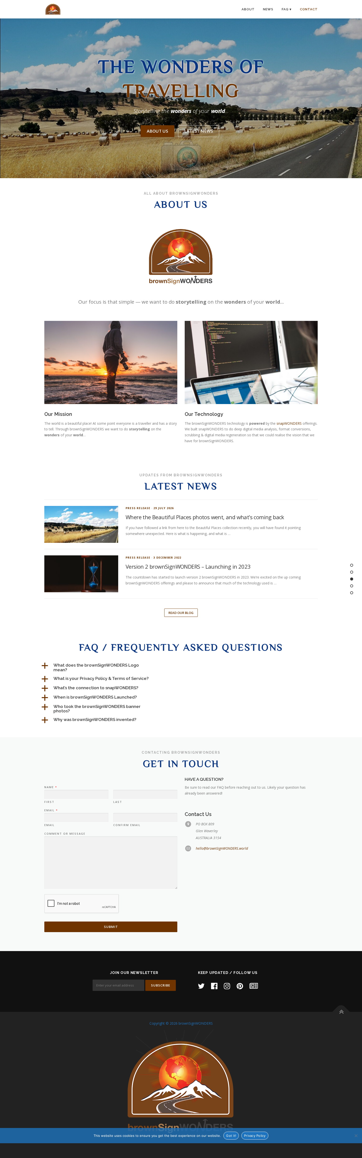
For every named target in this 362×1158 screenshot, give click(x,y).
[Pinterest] (240, 986)
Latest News (198, 131)
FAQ (285, 9)
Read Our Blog (181, 612)
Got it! (231, 1136)
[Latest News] (253, 986)
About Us (157, 131)
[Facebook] (214, 986)
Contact (309, 9)
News (268, 9)
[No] (355, 1135)
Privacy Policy (255, 1136)
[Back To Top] (341, 1012)
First (49, 802)
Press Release (138, 508)
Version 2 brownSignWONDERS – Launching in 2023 (188, 566)
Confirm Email (127, 825)
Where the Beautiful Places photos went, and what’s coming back (205, 517)
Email (50, 810)
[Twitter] (201, 986)
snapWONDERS (289, 423)
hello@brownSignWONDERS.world (222, 848)
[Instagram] (227, 986)
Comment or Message (64, 833)
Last (117, 802)
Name (50, 787)
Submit (111, 926)
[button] (100, 667)
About (248, 9)
